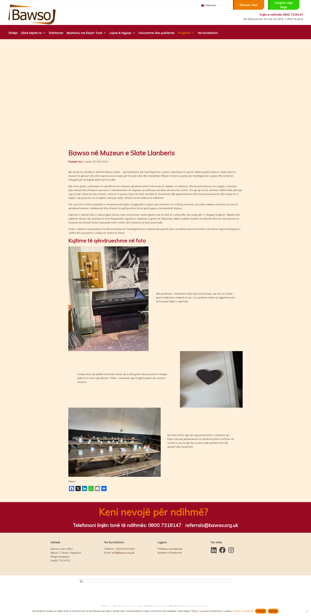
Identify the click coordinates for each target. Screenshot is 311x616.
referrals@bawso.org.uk (211, 525)
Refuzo (273, 611)
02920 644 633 (125, 548)
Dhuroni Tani (249, 5)
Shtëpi (13, 33)
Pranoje (261, 611)
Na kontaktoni (208, 33)
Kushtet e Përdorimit (169, 552)
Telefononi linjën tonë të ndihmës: (127, 525)
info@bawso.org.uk (123, 552)
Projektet (184, 33)
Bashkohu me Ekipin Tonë (84, 33)
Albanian (210, 5)
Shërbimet (56, 33)
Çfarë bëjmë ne (31, 33)
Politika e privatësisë (169, 548)
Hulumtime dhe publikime (156, 33)
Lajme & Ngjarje (120, 33)
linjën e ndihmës (281, 14)
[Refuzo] (307, 611)
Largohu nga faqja (284, 5)
